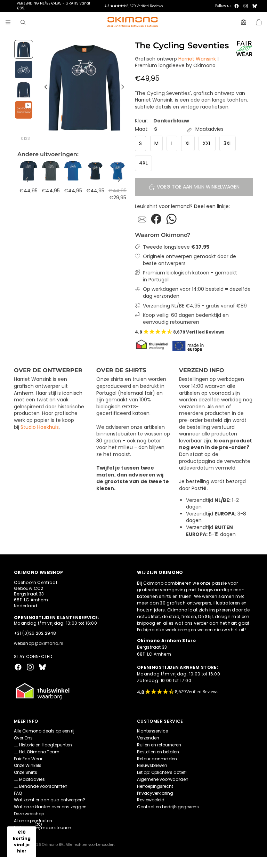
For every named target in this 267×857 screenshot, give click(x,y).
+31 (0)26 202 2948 (35, 633)
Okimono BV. (53, 844)
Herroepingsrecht (155, 786)
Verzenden (148, 738)
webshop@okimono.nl (38, 643)
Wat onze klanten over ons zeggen (50, 807)
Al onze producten (33, 821)
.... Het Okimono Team (36, 752)
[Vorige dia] (43, 88)
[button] (21, 841)
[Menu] (8, 22)
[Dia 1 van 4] (23, 49)
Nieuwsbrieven (152, 765)
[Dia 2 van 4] (23, 69)
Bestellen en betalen (158, 752)
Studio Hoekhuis (40, 427)
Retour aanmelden (157, 759)
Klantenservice (152, 731)
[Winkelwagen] (258, 22)
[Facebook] (236, 6)
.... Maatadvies (29, 779)
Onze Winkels (27, 765)
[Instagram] (245, 6)
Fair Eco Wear (28, 759)
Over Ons (23, 738)
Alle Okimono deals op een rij (44, 731)
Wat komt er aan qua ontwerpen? (49, 800)
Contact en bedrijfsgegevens (168, 807)
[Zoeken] (23, 22)
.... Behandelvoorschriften (40, 786)
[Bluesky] (254, 6)
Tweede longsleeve (176, 247)
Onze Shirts (25, 772)
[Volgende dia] (124, 88)
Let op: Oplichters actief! (162, 772)
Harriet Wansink (197, 58)
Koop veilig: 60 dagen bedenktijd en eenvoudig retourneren (186, 319)
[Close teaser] (38, 824)
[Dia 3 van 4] (23, 89)
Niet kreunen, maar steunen (42, 828)
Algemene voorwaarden (162, 779)
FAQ (18, 793)
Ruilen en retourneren (159, 745)
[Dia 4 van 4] (23, 110)
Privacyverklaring (155, 793)
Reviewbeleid (150, 800)
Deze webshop (29, 814)
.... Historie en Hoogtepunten (43, 745)
